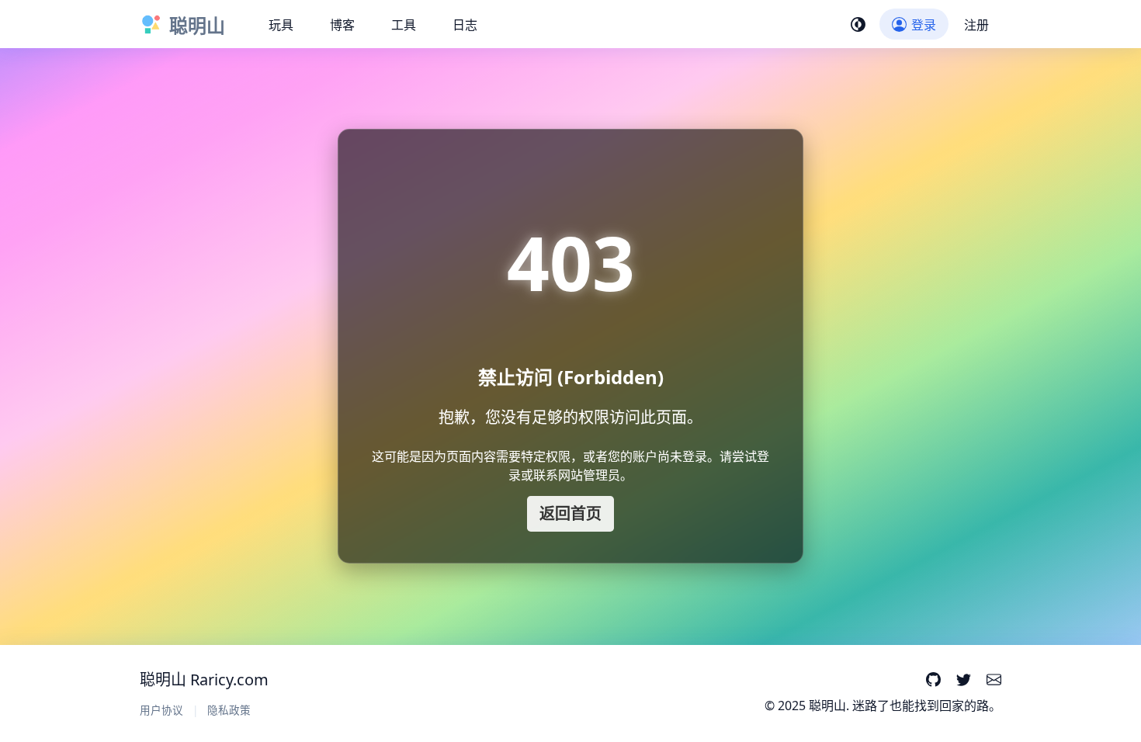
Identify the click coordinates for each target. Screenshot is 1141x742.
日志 (465, 24)
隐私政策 (229, 709)
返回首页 (570, 513)
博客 (342, 24)
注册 (976, 24)
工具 (403, 24)
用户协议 (161, 709)
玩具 (281, 24)
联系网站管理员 (576, 475)
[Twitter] (963, 680)
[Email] (994, 680)
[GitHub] (932, 680)
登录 (923, 24)
